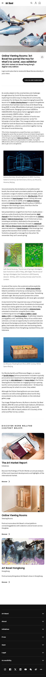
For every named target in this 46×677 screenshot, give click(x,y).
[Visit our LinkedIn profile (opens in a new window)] (20, 669)
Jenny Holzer (29, 380)
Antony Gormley (15, 203)
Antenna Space (35, 309)
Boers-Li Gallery (26, 314)
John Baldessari (16, 380)
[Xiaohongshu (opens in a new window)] (41, 669)
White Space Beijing (33, 288)
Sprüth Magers (9, 375)
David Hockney (22, 228)
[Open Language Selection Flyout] (43, 3)
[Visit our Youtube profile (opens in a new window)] (25, 669)
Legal (4, 653)
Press (4, 637)
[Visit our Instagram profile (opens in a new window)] (5, 669)
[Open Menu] (2, 3)
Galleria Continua (33, 201)
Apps (4, 645)
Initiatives (5, 629)
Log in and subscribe (33, 80)
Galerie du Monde (23, 138)
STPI (9, 316)
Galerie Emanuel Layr (15, 219)
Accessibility (6, 660)
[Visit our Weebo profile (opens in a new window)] (36, 669)
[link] (9, 3)
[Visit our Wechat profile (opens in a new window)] (30, 669)
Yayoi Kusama (17, 198)
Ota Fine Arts (32, 196)
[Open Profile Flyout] (35, 3)
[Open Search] (31, 3)
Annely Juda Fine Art (29, 226)
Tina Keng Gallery (20, 316)
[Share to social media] (42, 57)
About (4, 621)
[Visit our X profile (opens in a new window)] (15, 669)
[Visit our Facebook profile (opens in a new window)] (10, 669)
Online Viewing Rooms (19, 102)
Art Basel (5, 614)
